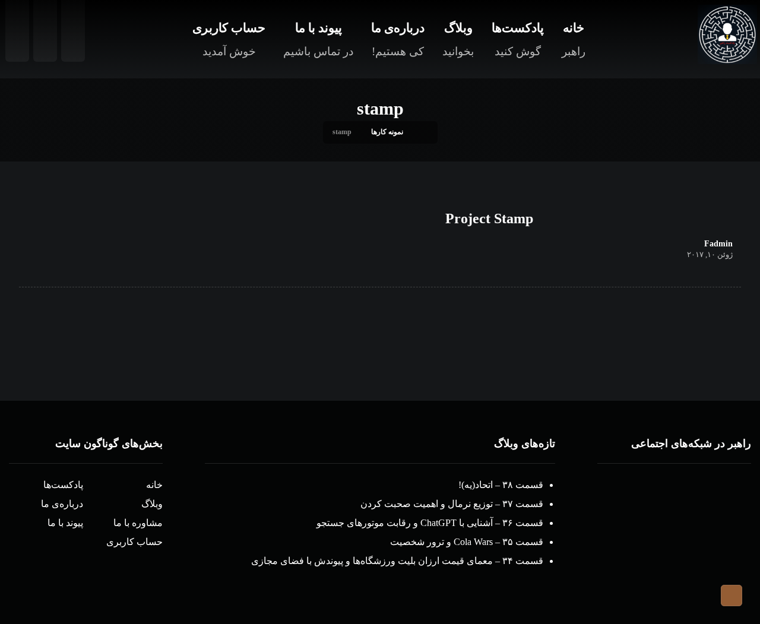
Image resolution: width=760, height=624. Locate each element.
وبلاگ (152, 504)
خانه (154, 485)
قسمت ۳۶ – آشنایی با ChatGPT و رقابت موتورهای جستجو (429, 523)
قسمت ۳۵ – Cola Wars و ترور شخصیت (466, 542)
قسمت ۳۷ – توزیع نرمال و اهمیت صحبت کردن (451, 504)
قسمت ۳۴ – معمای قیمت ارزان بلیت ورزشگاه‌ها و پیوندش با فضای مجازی (397, 561)
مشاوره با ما (138, 523)
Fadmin (718, 244)
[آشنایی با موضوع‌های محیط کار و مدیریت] (727, 34)
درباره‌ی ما (62, 504)
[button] (721, 499)
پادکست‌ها (63, 485)
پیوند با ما (65, 523)
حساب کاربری (134, 542)
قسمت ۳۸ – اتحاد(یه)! (500, 485)
